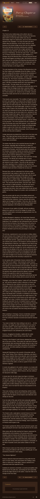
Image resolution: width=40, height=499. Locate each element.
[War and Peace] (7, 14)
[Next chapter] (35, 27)
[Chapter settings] (20, 27)
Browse (17, 2)
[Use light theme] (33, 497)
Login (35, 2)
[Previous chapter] (4, 27)
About (12, 2)
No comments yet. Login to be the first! (20, 488)
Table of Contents (28, 26)
